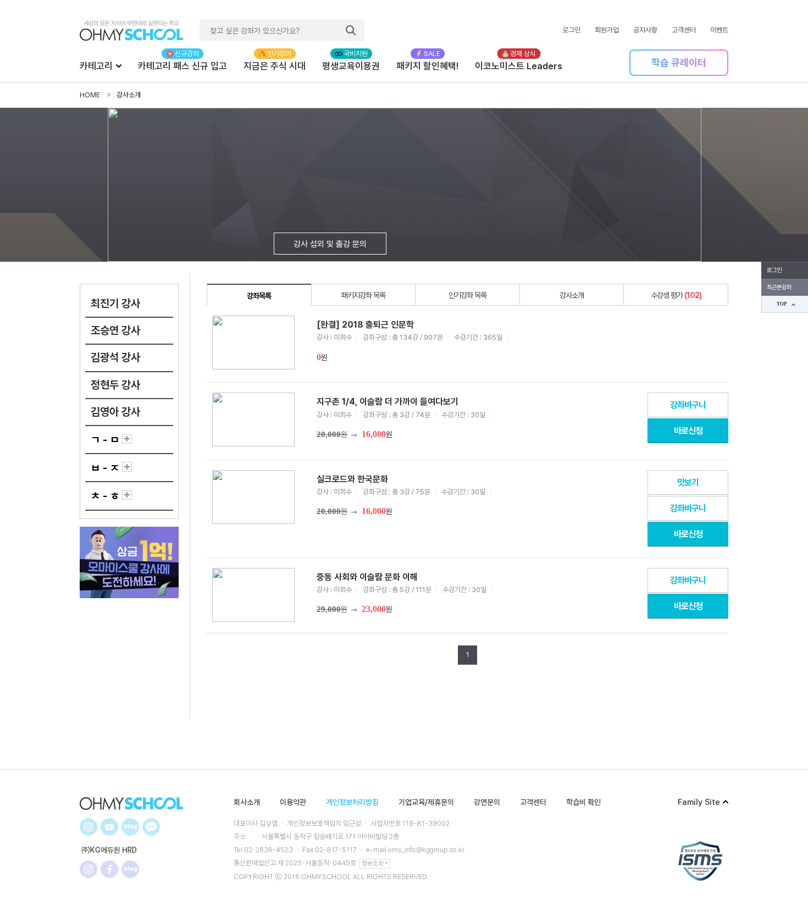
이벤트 (719, 30)
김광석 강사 (115, 357)
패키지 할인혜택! (427, 65)
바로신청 (688, 431)
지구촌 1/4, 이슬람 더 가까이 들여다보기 (387, 401)
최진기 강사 (115, 303)
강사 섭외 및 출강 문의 (330, 244)
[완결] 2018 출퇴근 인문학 (365, 324)
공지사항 (645, 30)
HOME (90, 95)
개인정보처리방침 (352, 802)
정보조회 (373, 863)
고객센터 (684, 30)
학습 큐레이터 (678, 62)
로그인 (571, 30)
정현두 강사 (115, 384)
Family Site (699, 802)
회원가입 (607, 30)
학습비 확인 (583, 802)
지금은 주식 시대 (274, 65)
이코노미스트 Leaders (518, 65)
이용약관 (293, 802)
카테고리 (96, 65)
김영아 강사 (115, 411)
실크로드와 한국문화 (352, 479)
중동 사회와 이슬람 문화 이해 (367, 577)
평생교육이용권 (351, 65)
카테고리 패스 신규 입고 (182, 65)
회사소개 (247, 802)
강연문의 (487, 802)
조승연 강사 (115, 330)
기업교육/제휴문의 (426, 802)
